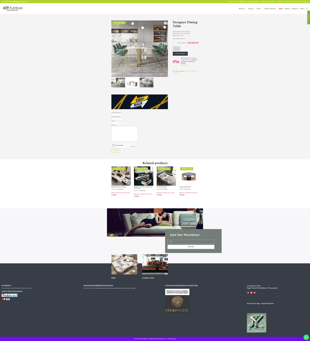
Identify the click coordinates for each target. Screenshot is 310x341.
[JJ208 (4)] (146, 87)
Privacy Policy (288, 1)
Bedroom (242, 9)
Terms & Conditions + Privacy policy (265, 288)
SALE (177, 73)
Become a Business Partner (268, 1)
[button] (165, 23)
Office (302, 9)
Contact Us (280, 1)
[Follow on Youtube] (254, 292)
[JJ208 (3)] (118, 87)
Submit (115, 151)
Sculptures (295, 9)
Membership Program (253, 1)
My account (297, 1)
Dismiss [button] (174, 339)
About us (231, 1)
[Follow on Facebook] (248, 292)
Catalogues (243, 1)
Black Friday (188, 71)
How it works (184, 64)
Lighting (287, 9)
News (259, 286)
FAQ (236, 1)
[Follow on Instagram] (251, 292)
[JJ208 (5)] (132, 87)
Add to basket (180, 53)
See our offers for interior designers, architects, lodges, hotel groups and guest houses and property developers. (109, 288)
